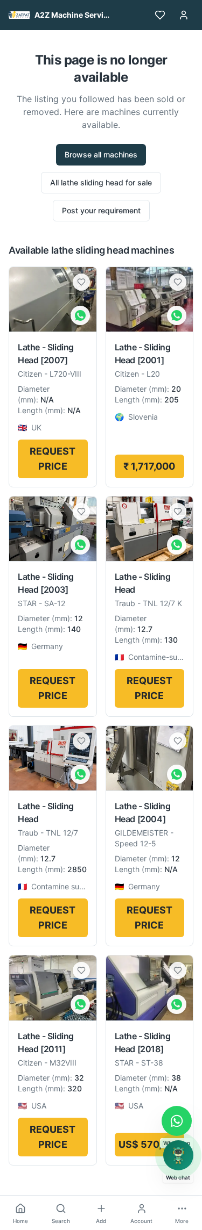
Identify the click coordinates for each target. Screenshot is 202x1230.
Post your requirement (101, 210)
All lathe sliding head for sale (101, 182)
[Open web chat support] (178, 1155)
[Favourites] (160, 15)
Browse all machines (101, 154)
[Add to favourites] (81, 282)
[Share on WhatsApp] (80, 315)
